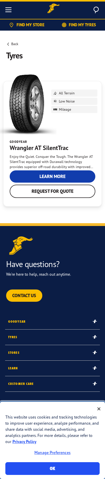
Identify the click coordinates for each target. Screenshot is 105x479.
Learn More (52, 176)
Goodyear (16, 321)
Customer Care (21, 384)
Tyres (13, 337)
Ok (52, 468)
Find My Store (30, 24)
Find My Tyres (82, 24)
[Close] (98, 408)
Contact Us (24, 295)
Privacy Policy (24, 441)
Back (14, 44)
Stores (14, 352)
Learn (13, 368)
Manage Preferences (52, 452)
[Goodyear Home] (53, 9)
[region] (52, 440)
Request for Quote (52, 191)
